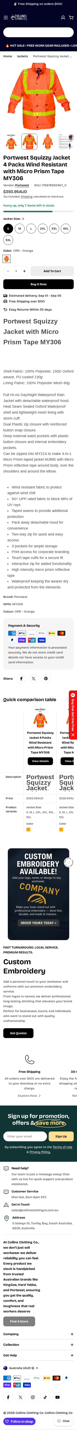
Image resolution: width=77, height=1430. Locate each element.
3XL (54, 228)
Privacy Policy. (40, 1152)
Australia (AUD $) (21, 1368)
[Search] (68, 32)
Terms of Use (62, 1147)
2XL (43, 228)
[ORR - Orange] (6, 259)
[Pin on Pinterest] (46, 679)
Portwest (22, 185)
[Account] (63, 17)
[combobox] (38, 32)
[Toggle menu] (5, 17)
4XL (66, 228)
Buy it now (39, 284)
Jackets (22, 56)
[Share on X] (34, 679)
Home (7, 56)
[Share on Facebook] (21, 679)
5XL (8, 240)
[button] (73, 715)
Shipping (26, 196)
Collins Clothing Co (29, 1413)
